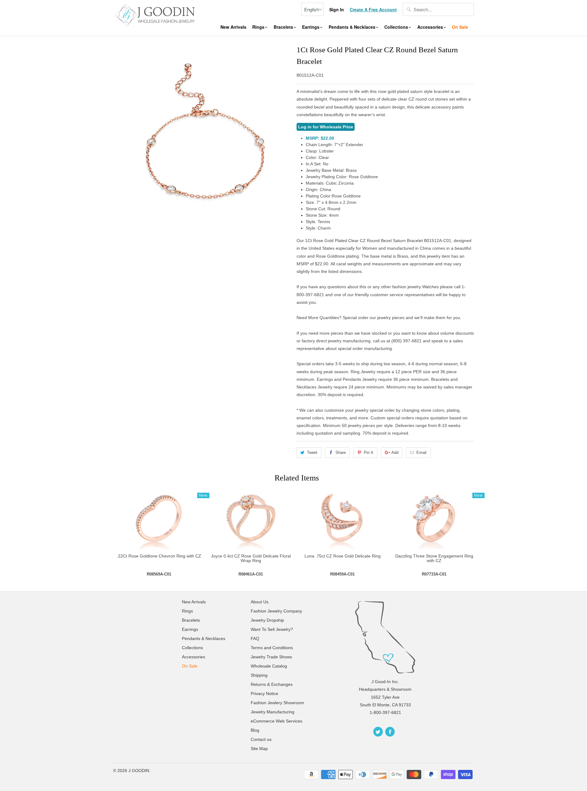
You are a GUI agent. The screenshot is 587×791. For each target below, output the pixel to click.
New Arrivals (233, 27)
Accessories (430, 27)
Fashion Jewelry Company (276, 611)
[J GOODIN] (156, 14)
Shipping (259, 675)
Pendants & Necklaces (353, 27)
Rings (259, 27)
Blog (255, 730)
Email (421, 452)
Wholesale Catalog (269, 666)
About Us (259, 601)
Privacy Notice (264, 693)
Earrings (311, 27)
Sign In (336, 10)
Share (340, 452)
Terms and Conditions (272, 647)
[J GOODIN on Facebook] (390, 732)
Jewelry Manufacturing (272, 711)
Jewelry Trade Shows (271, 656)
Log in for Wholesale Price (325, 126)
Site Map (259, 748)
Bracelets (284, 27)
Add (394, 452)
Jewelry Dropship (267, 620)
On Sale (460, 27)
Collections (396, 27)
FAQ (255, 638)
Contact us (261, 739)
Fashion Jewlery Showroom (277, 702)
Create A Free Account (373, 10)
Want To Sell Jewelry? (272, 629)
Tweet (312, 452)
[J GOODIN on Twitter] (378, 732)
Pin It (368, 452)
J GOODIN (138, 770)
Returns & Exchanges (272, 684)
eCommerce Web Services (276, 721)
